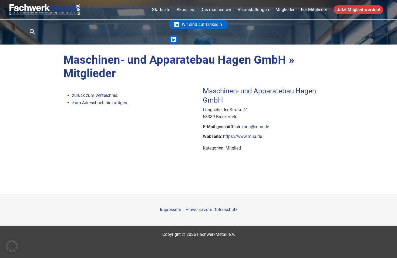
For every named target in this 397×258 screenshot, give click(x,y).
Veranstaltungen (253, 9)
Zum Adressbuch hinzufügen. (100, 102)
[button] (32, 32)
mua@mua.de (255, 126)
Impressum (170, 209)
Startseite (161, 9)
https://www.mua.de (242, 136)
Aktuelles (185, 9)
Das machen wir (215, 9)
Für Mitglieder (314, 9)
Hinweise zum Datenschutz (211, 209)
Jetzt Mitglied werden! (358, 9)
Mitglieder (284, 9)
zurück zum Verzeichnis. (95, 95)
